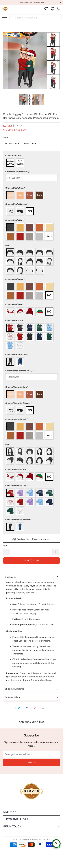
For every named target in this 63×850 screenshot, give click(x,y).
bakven (25, 839)
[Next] (57, 60)
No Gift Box (30, 143)
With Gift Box (12, 143)
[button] (31, 155)
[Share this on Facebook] (27, 708)
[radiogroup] (31, 162)
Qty (5, 545)
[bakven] (5, 9)
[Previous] (5, 60)
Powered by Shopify (40, 839)
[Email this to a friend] (43, 708)
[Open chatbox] (56, 843)
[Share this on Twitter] (18, 708)
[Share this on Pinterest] (35, 708)
